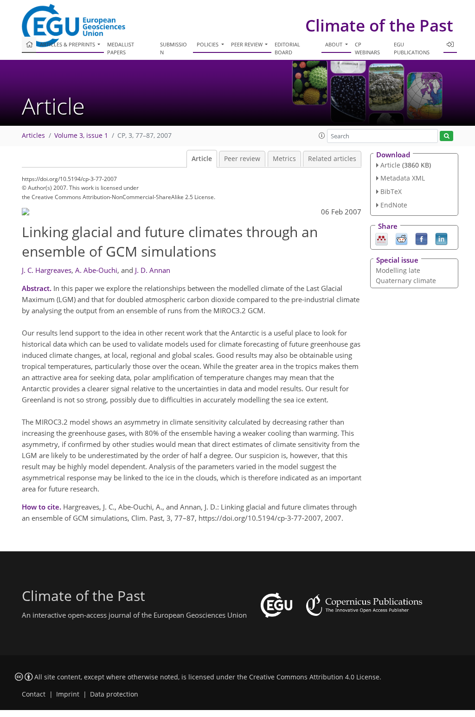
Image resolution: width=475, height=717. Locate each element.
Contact (33, 694)
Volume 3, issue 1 (81, 135)
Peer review (242, 159)
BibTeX (391, 191)
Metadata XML (402, 178)
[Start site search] (446, 136)
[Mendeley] (381, 238)
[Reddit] (401, 238)
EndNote (393, 204)
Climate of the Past (379, 25)
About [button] (334, 44)
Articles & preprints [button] (68, 44)
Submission (173, 48)
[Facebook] (421, 238)
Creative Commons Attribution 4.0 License (314, 677)
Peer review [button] (247, 44)
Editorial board (287, 48)
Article (202, 159)
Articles (33, 135)
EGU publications (412, 48)
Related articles (332, 159)
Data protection (114, 694)
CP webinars (367, 48)
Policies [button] (208, 44)
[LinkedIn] (441, 238)
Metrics (284, 159)
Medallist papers (120, 48)
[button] (322, 135)
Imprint (67, 694)
